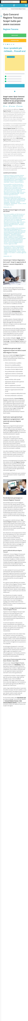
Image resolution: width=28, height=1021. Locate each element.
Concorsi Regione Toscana (12, 701)
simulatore (18, 664)
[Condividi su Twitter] (5, 44)
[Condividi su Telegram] (13, 44)
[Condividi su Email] (7, 44)
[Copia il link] (11, 44)
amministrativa (16, 311)
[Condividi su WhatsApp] (9, 44)
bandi (18, 338)
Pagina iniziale (4, 8)
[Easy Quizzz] (14, 5)
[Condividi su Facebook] (3, 44)
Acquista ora (15, 40)
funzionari (6, 295)
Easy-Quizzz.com (21, 697)
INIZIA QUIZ (15, 35)
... (9, 8)
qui (9, 341)
